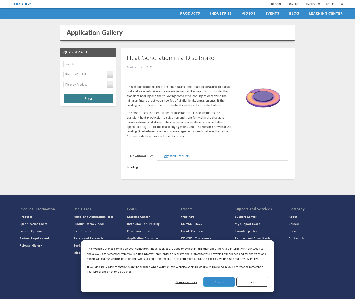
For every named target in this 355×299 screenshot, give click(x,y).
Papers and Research (88, 238)
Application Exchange (142, 238)
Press (292, 231)
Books (77, 245)
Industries (221, 13)
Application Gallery (95, 32)
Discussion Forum (139, 231)
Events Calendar (192, 231)
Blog (294, 13)
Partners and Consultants (252, 238)
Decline (252, 282)
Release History (31, 245)
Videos (249, 13)
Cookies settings (186, 282)
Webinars (188, 216)
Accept (219, 282)
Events (272, 13)
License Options (31, 231)
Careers (294, 224)
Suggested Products (175, 156)
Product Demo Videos (88, 224)
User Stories (82, 231)
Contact (294, 4)
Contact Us (296, 238)
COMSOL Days (191, 224)
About (293, 216)
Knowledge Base (246, 231)
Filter (88, 98)
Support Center (246, 216)
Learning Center (326, 13)
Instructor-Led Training (143, 224)
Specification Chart (33, 224)
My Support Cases (247, 224)
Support (275, 4)
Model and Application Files (93, 216)
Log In (330, 4)
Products (190, 13)
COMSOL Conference (196, 238)
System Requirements (35, 238)
